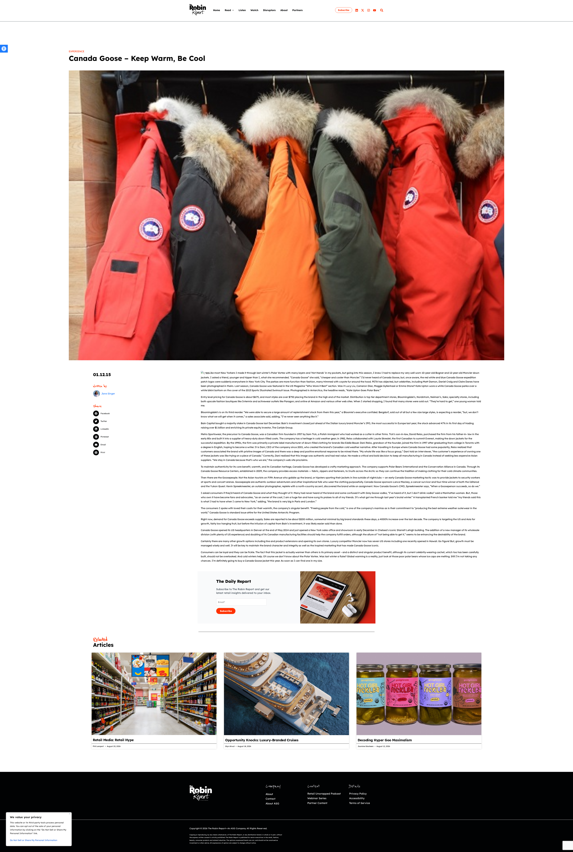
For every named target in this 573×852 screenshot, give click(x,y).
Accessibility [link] (357, 798)
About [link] (269, 794)
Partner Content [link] (317, 803)
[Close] (69, 813)
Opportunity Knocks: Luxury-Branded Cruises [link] (261, 740)
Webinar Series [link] (316, 798)
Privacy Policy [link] (358, 793)
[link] (4, 49)
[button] (232, 10)
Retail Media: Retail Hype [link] (113, 740)
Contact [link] (270, 798)
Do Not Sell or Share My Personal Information (33, 840)
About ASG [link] (272, 803)
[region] (39, 829)
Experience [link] (76, 51)
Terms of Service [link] (359, 803)
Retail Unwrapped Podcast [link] (324, 793)
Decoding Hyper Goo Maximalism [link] (385, 740)
